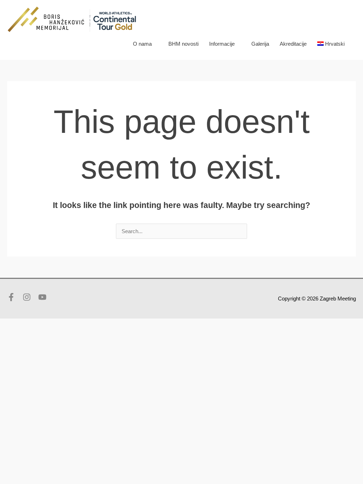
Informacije (222, 44)
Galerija (260, 44)
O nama (142, 44)
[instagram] (30, 297)
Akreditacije (293, 44)
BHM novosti (183, 44)
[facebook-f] (14, 297)
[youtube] (43, 297)
